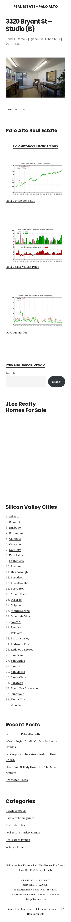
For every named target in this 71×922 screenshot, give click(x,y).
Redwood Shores (22, 649)
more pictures (15, 109)
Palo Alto (17, 633)
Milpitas (16, 605)
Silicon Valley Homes (47, 909)
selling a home (15, 847)
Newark (16, 622)
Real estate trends (18, 839)
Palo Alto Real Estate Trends (35, 146)
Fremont (17, 566)
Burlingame (16, 533)
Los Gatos (17, 588)
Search (10, 373)
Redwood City (20, 644)
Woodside (17, 705)
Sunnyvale (17, 694)
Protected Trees (17, 779)
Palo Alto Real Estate (31, 130)
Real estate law (16, 825)
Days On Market (16, 332)
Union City (18, 699)
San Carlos (18, 660)
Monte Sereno (20, 610)
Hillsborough (19, 572)
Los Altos (17, 577)
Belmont (14, 522)
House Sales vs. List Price (22, 266)
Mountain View (21, 616)
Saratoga (17, 682)
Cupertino (16, 544)
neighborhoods (16, 810)
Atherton (15, 516)
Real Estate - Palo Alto (35, 6)
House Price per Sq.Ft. (20, 200)
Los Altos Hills (20, 583)
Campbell (15, 538)
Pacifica (16, 627)
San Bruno (17, 655)
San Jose (16, 666)
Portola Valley (20, 638)
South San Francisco (24, 688)
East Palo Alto (18, 555)
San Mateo (18, 671)
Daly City (15, 549)
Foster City (16, 561)
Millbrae (16, 599)
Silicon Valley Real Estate (20, 909)
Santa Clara (18, 677)
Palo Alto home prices (20, 818)
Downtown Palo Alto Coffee (24, 734)
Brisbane (15, 527)
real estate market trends (23, 832)
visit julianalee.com (35, 899)
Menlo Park (18, 594)
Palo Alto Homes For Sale (25, 365)
